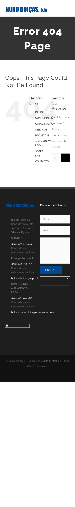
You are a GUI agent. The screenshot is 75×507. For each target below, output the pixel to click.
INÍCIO (39, 112)
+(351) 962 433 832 (21, 264)
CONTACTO (42, 161)
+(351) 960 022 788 (21, 298)
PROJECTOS (42, 135)
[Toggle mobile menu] (68, 10)
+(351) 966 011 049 (21, 244)
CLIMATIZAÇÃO (44, 123)
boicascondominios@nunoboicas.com (23, 312)
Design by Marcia (50, 361)
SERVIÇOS (41, 129)
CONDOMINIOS (44, 118)
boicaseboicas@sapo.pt (23, 278)
